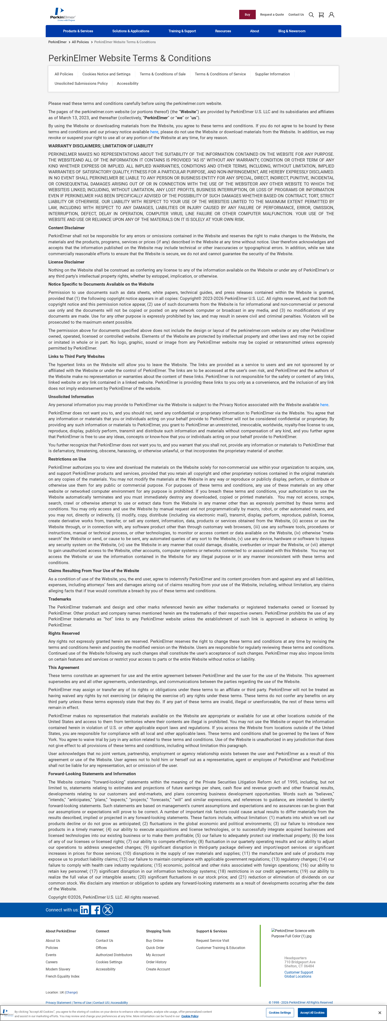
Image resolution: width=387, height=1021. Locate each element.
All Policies (80, 42)
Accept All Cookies (312, 1012)
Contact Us (296, 14)
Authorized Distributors (114, 955)
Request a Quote (272, 14)
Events (51, 955)
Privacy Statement (58, 1002)
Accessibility (127, 83)
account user (331, 14)
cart (321, 14)
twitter (107, 909)
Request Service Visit (212, 940)
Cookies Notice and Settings (106, 74)
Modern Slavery (58, 969)
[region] (193, 1013)
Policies (52, 948)
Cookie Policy (189, 1016)
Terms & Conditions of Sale (163, 74)
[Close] (380, 1013)
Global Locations (297, 976)
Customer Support (298, 972)
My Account (155, 955)
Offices (101, 948)
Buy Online (154, 940)
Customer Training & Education (220, 948)
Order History (156, 962)
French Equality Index (63, 976)
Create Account (158, 969)
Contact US (101, 1002)
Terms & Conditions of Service (220, 74)
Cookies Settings (280, 1012)
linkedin (84, 909)
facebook (95, 909)
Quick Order (155, 948)
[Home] (62, 14)
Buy (247, 14)
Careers (52, 962)
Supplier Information (272, 74)
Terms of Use (82, 1002)
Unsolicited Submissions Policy (81, 83)
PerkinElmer (57, 42)
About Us (53, 940)
